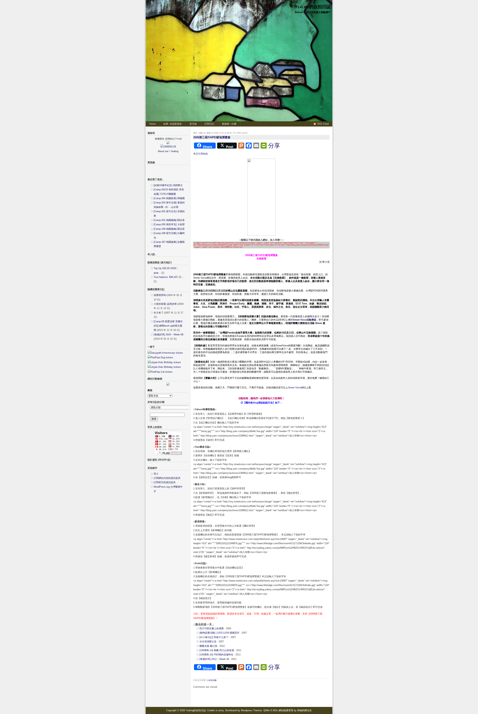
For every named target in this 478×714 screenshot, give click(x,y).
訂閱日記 (209, 123)
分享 (274, 146)
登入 (156, 473)
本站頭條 (212, 680)
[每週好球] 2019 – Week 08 (168, 334)
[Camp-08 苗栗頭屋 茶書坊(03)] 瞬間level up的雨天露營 (168, 326)
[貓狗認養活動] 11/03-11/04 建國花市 (219, 632)
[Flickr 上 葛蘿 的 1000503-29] (168, 146)
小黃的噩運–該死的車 (165, 304)
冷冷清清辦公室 (207, 641)
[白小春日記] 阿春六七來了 (213, 637)
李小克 (326, 262)
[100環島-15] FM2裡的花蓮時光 (216, 654)
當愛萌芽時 (160, 295)
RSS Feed (323, 123)
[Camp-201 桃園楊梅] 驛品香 (169, 220)
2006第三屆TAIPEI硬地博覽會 (211, 137)
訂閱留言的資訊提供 (165, 482)
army (221, 710)
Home (152, 123)
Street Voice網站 (297, 387)
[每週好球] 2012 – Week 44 (214, 659)
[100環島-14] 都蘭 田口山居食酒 (216, 650)
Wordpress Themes (251, 710)
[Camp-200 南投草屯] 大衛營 (169, 224)
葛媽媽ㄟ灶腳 (229, 123)
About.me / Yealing (168, 151)
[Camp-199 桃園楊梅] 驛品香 (169, 228)
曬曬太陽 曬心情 (208, 646)
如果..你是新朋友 (172, 123)
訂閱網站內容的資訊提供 (167, 478)
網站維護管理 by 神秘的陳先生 (295, 710)
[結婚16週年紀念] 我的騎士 (168, 185)
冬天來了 (158, 312)
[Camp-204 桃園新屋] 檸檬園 (169, 198)
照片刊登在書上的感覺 (211, 628)
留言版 (193, 123)
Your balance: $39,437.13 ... (169, 277)
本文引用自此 (200, 153)
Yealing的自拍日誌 (312, 6)
